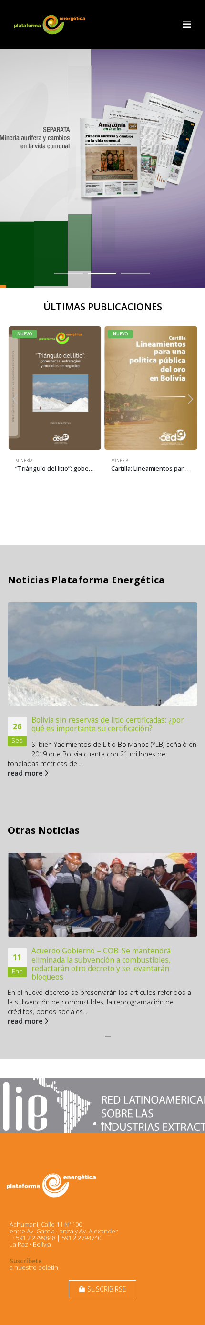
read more (26, 772)
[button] (186, 24)
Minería (23, 461)
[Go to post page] (102, 654)
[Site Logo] (50, 25)
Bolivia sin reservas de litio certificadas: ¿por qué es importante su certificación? (107, 724)
